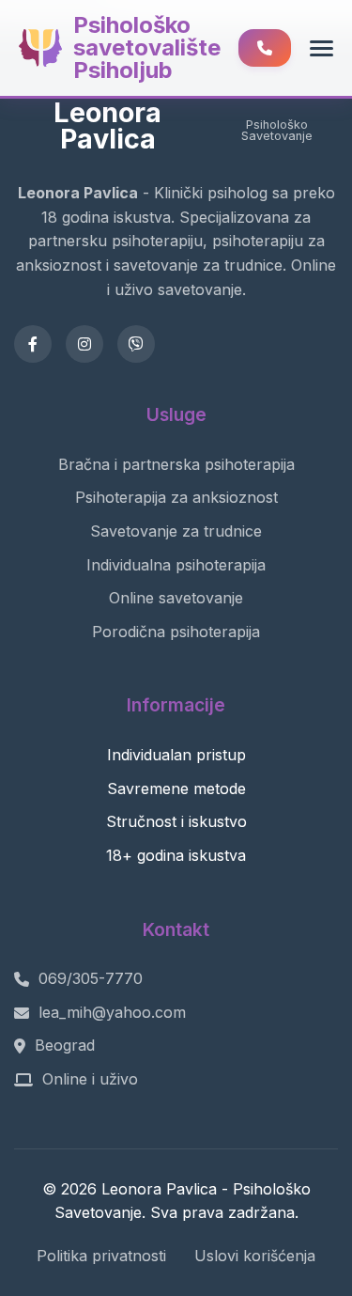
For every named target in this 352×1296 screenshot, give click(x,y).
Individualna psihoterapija (176, 564)
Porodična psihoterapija (176, 631)
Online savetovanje (176, 597)
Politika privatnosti (101, 1255)
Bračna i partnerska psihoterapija (176, 464)
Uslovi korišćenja (254, 1255)
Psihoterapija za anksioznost (176, 497)
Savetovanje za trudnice (176, 531)
